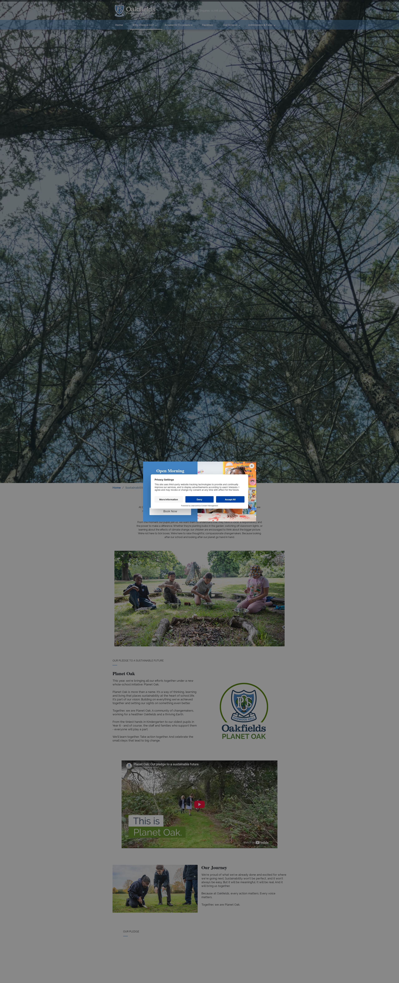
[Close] (251, 465)
